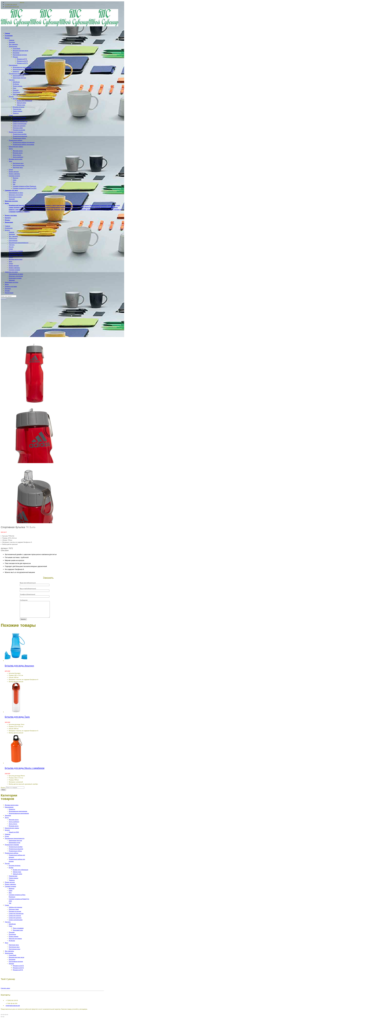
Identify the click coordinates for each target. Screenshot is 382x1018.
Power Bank (12, 955)
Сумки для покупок (15, 915)
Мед (10, 892)
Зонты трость (13, 824)
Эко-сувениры (13, 236)
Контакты (8, 288)
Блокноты (12, 809)
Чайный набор (17, 874)
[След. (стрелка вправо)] (3, 1016)
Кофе (10, 890)
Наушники (12, 959)
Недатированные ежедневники (19, 813)
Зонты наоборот (14, 821)
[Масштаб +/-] (7, 1014)
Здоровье (12, 234)
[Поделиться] (3, 1014)
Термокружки (13, 876)
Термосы (12, 880)
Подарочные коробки (15, 847)
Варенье (11, 888)
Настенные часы (14, 947)
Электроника (13, 238)
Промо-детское (14, 265)
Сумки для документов (16, 913)
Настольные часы (14, 949)
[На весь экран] (5, 1014)
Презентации (9, 292)
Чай (10, 903)
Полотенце (12, 934)
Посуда (11, 247)
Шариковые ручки (14, 842)
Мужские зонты (14, 826)
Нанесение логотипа (11, 282)
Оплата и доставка (11, 286)
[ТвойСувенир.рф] (59, 26)
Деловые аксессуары (15, 259)
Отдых (11, 263)
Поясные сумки (14, 909)
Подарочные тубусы (15, 851)
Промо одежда (13, 936)
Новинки (11, 232)
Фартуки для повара (15, 938)
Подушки (12, 932)
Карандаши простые (15, 840)
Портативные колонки (16, 961)
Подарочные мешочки (16, 849)
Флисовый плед (18, 930)
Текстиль (12, 245)
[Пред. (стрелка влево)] (1, 1016)
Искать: (3, 787)
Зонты (11, 257)
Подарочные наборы (15, 253)
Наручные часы (14, 945)
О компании (9, 228)
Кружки (11, 867)
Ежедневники (13, 240)
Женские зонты (14, 819)
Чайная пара (17, 872)
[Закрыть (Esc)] (1, 1014)
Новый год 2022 (14, 832)
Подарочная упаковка (16, 251)
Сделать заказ (5, 988)
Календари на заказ (15, 278)
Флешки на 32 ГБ (18, 968)
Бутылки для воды (14, 865)
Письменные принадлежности (18, 242)
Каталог (7, 230)
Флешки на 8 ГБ (18, 970)
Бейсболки (12, 924)
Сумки (11, 249)
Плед (10, 926)
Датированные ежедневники (18, 811)
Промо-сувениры (14, 267)
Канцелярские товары (16, 255)
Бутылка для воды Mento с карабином (24, 768)
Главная (7, 226)
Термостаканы (13, 878)
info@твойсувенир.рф (13, 1005)
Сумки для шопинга (15, 917)
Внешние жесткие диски (16, 957)
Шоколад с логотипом (16, 276)
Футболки (12, 940)
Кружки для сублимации (20, 869)
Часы (10, 261)
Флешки (11, 963)
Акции (7, 284)
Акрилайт (12, 280)
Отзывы (7, 290)
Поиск (3, 789)
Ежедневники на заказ (16, 274)
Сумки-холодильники (15, 920)
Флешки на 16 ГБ (18, 965)
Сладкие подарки (14, 270)
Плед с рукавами (18, 928)
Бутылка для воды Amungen (19, 666)
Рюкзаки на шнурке (15, 911)
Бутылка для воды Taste (17, 717)
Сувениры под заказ (11, 272)
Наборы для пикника (15, 907)
